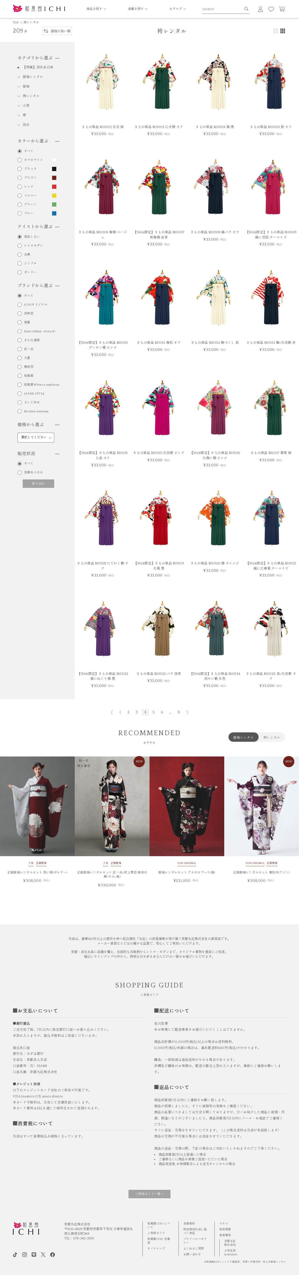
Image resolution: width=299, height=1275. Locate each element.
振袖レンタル (33, 77)
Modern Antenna (36, 411)
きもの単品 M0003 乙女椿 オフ (159, 127)
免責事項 (225, 1235)
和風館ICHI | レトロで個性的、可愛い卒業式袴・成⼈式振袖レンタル (246, 1262)
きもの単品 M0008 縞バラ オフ (215, 232)
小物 (26, 106)
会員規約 (189, 1223)
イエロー (30, 195)
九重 (27, 358)
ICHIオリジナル (36, 304)
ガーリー (30, 272)
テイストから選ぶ (35, 227)
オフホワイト (33, 160)
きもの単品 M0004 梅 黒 (215, 127)
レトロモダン (33, 245)
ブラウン (30, 177)
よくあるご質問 (193, 1248)
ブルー (29, 213)
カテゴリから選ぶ (35, 58)
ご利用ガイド (156, 1233)
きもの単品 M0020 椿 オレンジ (215, 563)
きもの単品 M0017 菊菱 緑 (271, 453)
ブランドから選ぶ (35, 286)
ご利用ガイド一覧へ (149, 1194)
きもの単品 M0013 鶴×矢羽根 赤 (270, 343)
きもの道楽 (32, 340)
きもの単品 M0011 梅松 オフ (159, 343)
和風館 (29, 375)
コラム (223, 1223)
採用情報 (225, 1229)
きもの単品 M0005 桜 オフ (271, 127)
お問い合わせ (192, 1254)
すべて (29, 151)
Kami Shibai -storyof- (40, 331)
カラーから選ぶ (33, 141)
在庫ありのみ (33, 472)
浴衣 (26, 125)
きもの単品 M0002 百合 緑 (103, 127)
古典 (27, 254)
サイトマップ (156, 1248)
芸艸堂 (29, 313)
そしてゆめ (32, 402)
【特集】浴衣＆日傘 (38, 67)
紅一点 (29, 349)
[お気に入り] (271, 9)
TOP (16, 22)
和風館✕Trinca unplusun (41, 384)
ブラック (30, 169)
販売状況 (26, 454)
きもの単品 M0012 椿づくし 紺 (215, 343)
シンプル (30, 263)
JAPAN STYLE (34, 393)
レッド (29, 186)
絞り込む (38, 483)
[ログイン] (260, 9)
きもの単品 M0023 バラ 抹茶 (158, 674)
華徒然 (29, 367)
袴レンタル (31, 22)
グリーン (30, 204)
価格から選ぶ (31, 425)
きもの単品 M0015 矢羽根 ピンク (158, 453)
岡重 (27, 322)
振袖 (26, 86)
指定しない (32, 236)
